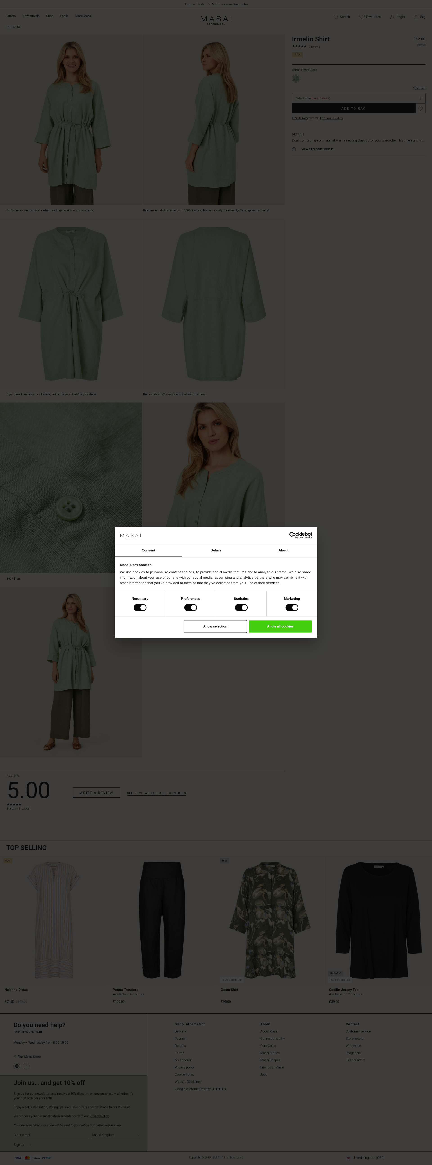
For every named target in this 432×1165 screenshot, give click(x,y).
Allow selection (215, 626)
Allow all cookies (280, 626)
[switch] (190, 607)
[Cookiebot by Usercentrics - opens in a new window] (292, 535)
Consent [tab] (148, 550)
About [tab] (283, 550)
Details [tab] (216, 550)
